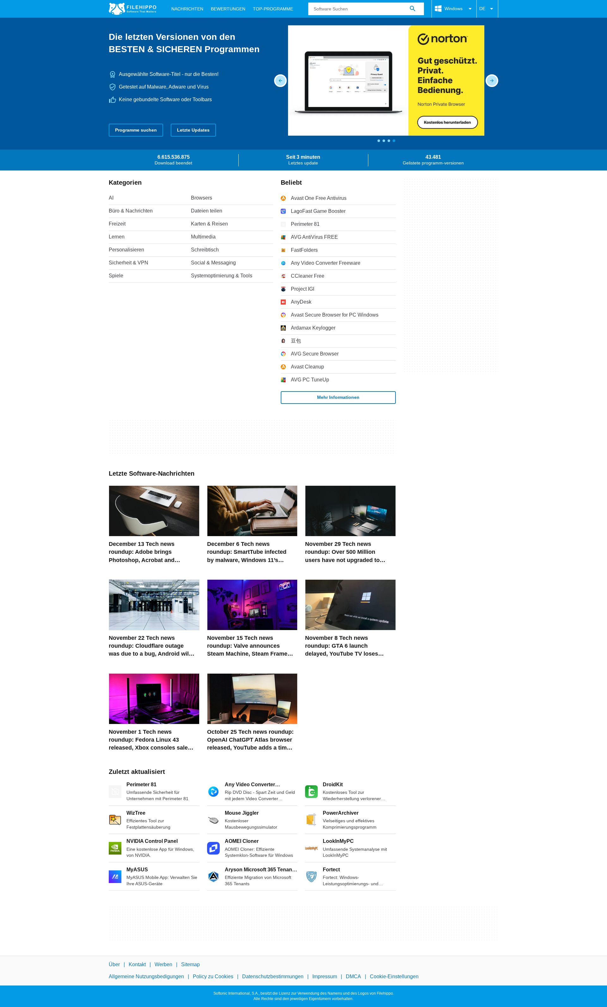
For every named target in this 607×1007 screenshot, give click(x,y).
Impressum (324, 976)
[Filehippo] (132, 9)
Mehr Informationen (338, 397)
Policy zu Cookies (213, 976)
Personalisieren (126, 249)
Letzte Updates (193, 130)
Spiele (116, 275)
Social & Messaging (213, 262)
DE (482, 8)
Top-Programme (273, 8)
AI (111, 198)
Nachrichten (187, 8)
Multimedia (203, 236)
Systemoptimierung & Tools (221, 275)
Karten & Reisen (209, 223)
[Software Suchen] (412, 9)
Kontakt (137, 964)
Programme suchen (136, 130)
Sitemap (190, 964)
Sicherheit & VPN (128, 262)
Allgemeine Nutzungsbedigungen (146, 976)
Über (114, 964)
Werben (163, 964)
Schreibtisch (205, 249)
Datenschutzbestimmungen (273, 976)
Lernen (117, 236)
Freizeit (117, 223)
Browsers (201, 198)
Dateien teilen (206, 210)
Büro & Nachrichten (131, 210)
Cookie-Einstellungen (394, 976)
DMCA (353, 976)
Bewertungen (228, 8)
